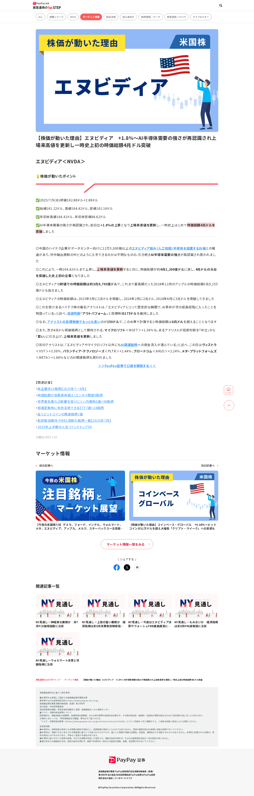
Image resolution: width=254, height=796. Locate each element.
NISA (73, 16)
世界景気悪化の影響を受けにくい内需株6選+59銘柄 (76, 401)
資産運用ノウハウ (176, 16)
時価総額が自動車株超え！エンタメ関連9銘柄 (70, 395)
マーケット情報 (91, 16)
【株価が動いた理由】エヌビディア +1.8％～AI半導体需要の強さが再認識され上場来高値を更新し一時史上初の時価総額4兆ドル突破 (142, 679)
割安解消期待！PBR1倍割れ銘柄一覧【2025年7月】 (74, 420)
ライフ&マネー (201, 16)
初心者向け (128, 16)
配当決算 (111, 16)
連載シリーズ (56, 16)
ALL (40, 16)
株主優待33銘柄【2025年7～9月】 (62, 388)
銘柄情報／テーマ (150, 16)
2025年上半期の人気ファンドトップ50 (65, 426)
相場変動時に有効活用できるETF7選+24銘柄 (71, 407)
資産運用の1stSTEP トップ (48, 679)
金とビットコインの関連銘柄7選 (60, 414)
